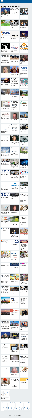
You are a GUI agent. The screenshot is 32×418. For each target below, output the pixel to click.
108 (5, 409)
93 (6, 408)
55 (3, 406)
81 (16, 407)
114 (17, 409)
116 (21, 409)
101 (19, 408)
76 (8, 407)
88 (27, 407)
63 (16, 406)
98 (14, 408)
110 (9, 409)
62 (14, 406)
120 (28, 409)
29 (19, 403)
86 (24, 407)
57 (6, 406)
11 (18, 402)
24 (11, 403)
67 (22, 406)
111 (11, 409)
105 (27, 408)
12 (20, 402)
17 (28, 402)
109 (7, 409)
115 (19, 409)
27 (16, 403)
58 (8, 406)
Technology (2, 4)
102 (21, 408)
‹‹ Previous (3, 402)
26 (14, 403)
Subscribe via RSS (4, 7)
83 (19, 407)
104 (25, 408)
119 (26, 409)
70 (27, 406)
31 (22, 403)
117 (23, 409)
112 (13, 409)
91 (3, 408)
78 (11, 407)
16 (26, 402)
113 (15, 409)
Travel (5, 4)
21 (6, 403)
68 (24, 406)
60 (11, 406)
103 (23, 408)
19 (3, 403)
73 (3, 407)
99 (16, 408)
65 (19, 406)
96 (11, 408)
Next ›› (2, 410)
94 (8, 408)
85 (22, 407)
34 (27, 403)
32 (24, 403)
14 (23, 402)
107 (3, 409)
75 (6, 407)
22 (8, 403)
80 (14, 407)
